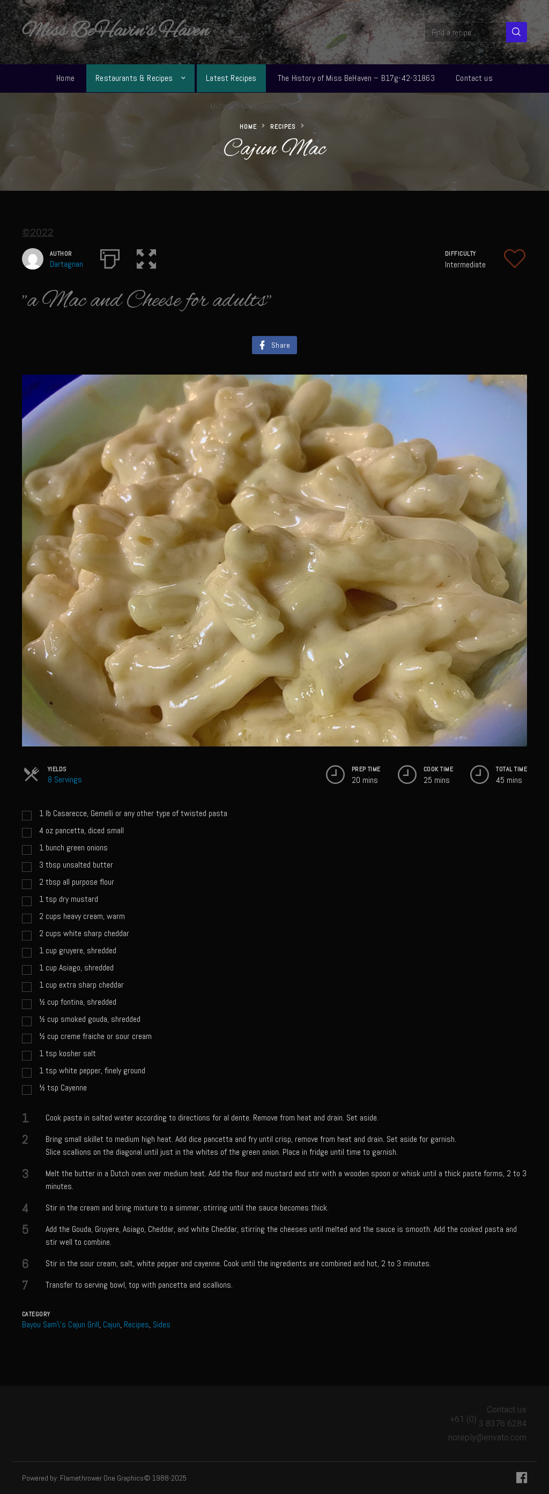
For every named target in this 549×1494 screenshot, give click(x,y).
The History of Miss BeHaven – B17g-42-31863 (356, 78)
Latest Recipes (231, 78)
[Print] (110, 256)
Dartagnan (66, 264)
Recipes (283, 126)
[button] (146, 256)
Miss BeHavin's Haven (115, 31)
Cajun (111, 1324)
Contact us (474, 78)
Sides (161, 1324)
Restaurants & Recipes (134, 78)
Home (65, 78)
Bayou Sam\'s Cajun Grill (60, 1324)
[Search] (516, 32)
